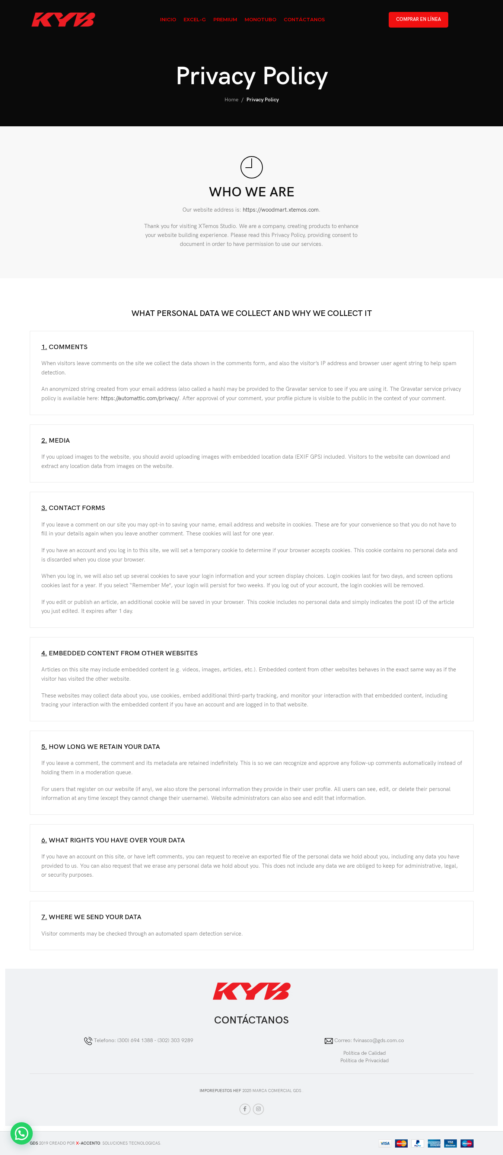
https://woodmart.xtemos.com (281, 209)
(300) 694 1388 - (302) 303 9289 (155, 1041)
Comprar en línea (418, 19)
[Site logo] (63, 19)
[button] (21, 1133)
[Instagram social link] (258, 1109)
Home (231, 99)
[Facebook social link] (245, 1109)
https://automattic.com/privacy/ (140, 398)
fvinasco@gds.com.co (378, 1041)
